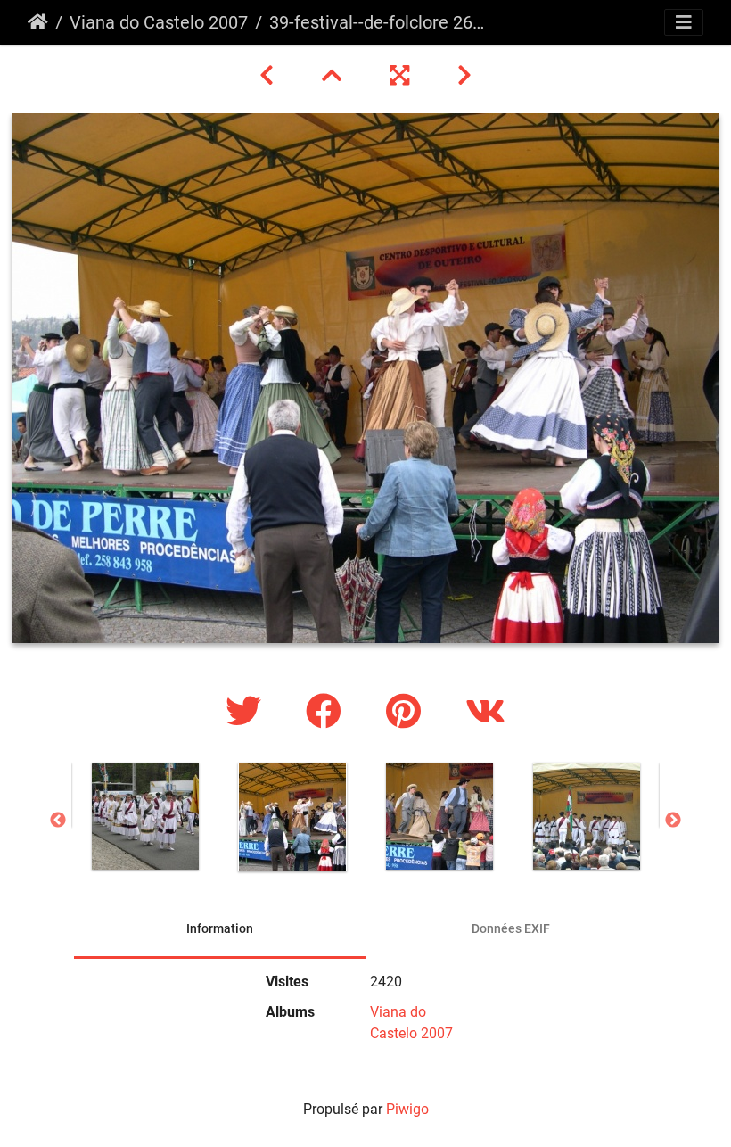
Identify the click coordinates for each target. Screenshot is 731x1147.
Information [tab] (219, 928)
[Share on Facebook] (328, 712)
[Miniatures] (334, 75)
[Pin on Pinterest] (408, 712)
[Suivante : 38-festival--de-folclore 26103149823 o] (464, 75)
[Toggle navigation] (683, 22)
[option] (144, 816)
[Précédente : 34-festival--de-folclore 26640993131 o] (269, 75)
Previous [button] (58, 820)
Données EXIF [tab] (511, 928)
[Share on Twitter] (248, 712)
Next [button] (673, 820)
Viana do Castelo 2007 (159, 22)
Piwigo (407, 1109)
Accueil (38, 22)
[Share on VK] (485, 712)
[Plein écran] (402, 75)
